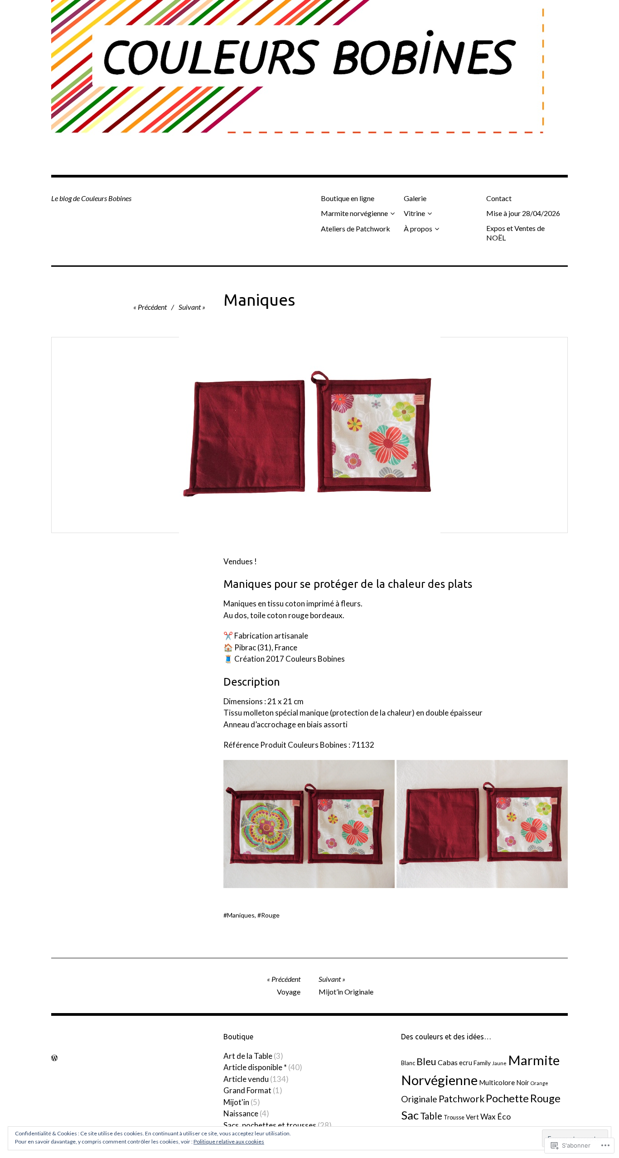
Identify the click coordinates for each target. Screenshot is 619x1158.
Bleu (426, 1061)
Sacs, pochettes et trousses (269, 1125)
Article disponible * (255, 1067)
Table (431, 1115)
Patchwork (461, 1098)
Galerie (415, 198)
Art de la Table (247, 1056)
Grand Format (247, 1090)
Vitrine (414, 213)
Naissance (240, 1113)
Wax (488, 1116)
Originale (419, 1099)
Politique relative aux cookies (228, 1141)
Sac (410, 1115)
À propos (418, 228)
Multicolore (497, 1082)
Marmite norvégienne (354, 213)
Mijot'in (236, 1102)
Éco (504, 1116)
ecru (465, 1063)
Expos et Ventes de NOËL (515, 233)
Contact (499, 198)
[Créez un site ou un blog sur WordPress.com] (54, 1057)
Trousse (454, 1117)
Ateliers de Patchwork (355, 228)
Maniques (241, 915)
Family (482, 1063)
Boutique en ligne (347, 198)
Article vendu (246, 1079)
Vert (472, 1117)
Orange (539, 1083)
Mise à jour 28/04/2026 (523, 213)
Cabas (448, 1062)
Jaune (499, 1063)
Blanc (408, 1063)
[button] (309, 824)
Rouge (270, 915)
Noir (522, 1082)
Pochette (507, 1098)
